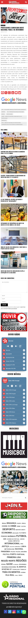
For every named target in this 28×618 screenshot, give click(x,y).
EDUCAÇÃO (16, 533)
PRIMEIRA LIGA (14, 557)
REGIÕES (21, 560)
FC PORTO (22, 533)
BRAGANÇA (11, 523)
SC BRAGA (15, 564)
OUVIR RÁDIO (14, 334)
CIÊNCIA (24, 523)
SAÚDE (9, 564)
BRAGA (4, 523)
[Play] (12, 346)
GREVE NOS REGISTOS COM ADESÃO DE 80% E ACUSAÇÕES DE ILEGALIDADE (13, 272)
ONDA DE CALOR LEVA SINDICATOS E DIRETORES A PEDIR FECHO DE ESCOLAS (14, 248)
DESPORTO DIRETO (20, 529)
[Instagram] (14, 611)
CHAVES (19, 523)
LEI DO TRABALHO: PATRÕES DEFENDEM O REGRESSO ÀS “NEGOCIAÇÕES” (11, 200)
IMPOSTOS (16, 541)
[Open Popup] (20, 346)
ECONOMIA (7, 533)
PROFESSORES (10, 114)
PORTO (13, 554)
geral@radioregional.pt (14, 607)
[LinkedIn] (18, 611)
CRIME (13, 526)
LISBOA (23, 546)
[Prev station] (16, 346)
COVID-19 (6, 526)
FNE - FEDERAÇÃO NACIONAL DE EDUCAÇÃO (15, 111)
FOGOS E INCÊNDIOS (8, 536)
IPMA (21, 543)
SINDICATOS (4, 120)
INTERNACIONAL (12, 543)
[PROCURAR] (25, 497)
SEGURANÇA (22, 564)
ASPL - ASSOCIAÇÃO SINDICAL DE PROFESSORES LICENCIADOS (14, 109)
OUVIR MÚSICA (14, 374)
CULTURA (23, 526)
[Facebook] (5, 611)
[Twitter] (10, 611)
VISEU (16, 575)
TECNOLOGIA (16, 569)
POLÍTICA (6, 554)
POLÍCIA (12, 551)
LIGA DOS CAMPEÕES (14, 546)
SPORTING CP (7, 569)
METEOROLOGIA (9, 549)
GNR (4, 539)
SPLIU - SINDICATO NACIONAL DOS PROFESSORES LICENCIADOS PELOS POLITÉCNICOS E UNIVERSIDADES (12, 123)
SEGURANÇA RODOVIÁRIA (9, 567)
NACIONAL (3, 25)
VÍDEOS (20, 575)
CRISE (18, 526)
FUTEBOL (21, 536)
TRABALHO (23, 569)
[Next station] (8, 346)
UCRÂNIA (23, 572)
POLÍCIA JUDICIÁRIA (21, 551)
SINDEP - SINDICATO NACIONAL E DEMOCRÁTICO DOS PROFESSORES (12, 117)
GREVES (3, 114)
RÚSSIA (3, 564)
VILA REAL (9, 575)
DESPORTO (8, 529)
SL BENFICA (21, 567)
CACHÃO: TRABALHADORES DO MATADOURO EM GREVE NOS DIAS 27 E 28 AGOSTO (13, 176)
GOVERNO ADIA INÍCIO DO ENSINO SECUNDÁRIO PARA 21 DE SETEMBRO (13, 152)
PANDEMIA (5, 551)
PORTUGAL (21, 554)
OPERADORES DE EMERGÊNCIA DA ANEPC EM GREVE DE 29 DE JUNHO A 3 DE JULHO (12, 224)
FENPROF (3, 111)
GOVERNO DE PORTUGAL (13, 539)
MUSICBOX (14, 428)
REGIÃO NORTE (8, 561)
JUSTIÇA (5, 546)
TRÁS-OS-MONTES (11, 572)
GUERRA (10, 541)
